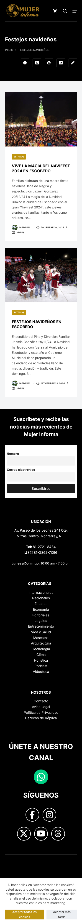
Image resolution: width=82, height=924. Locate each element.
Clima (41, 654)
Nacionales (41, 598)
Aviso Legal (41, 707)
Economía (41, 609)
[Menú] (74, 10)
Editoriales (40, 615)
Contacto (41, 701)
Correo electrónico (21, 469)
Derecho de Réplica (41, 718)
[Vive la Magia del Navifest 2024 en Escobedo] (41, 119)
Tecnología (41, 649)
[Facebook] (25, 63)
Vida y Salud (41, 632)
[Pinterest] (49, 63)
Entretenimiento (41, 626)
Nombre (13, 453)
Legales (41, 620)
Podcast (40, 666)
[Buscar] (65, 11)
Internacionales (40, 592)
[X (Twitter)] (37, 63)
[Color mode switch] (55, 10)
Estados (19, 156)
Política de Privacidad (41, 712)
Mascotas (41, 638)
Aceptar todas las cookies (24, 914)
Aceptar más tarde (62, 914)
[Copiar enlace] (73, 63)
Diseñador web (17, 862)
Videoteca (41, 671)
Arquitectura (41, 643)
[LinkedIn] (60, 63)
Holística (41, 660)
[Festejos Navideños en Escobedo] (41, 275)
